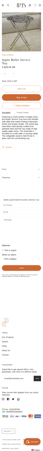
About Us (6, 350)
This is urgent (10, 250)
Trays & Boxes (7, 55)
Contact (5, 355)
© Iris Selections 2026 (11, 439)
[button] (37, 450)
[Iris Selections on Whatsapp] (18, 399)
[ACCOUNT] (30, 5)
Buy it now (22, 97)
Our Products (8, 337)
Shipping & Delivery (10, 448)
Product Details (22, 112)
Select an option (9, 255)
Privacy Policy (6, 276)
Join (37, 378)
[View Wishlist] (36, 5)
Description (6, 112)
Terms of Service (20, 276)
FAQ (4, 169)
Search (5, 342)
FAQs (4, 346)
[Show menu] (3, 5)
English (7, 431)
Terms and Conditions (11, 444)
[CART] (40, 5)
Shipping (6, 177)
